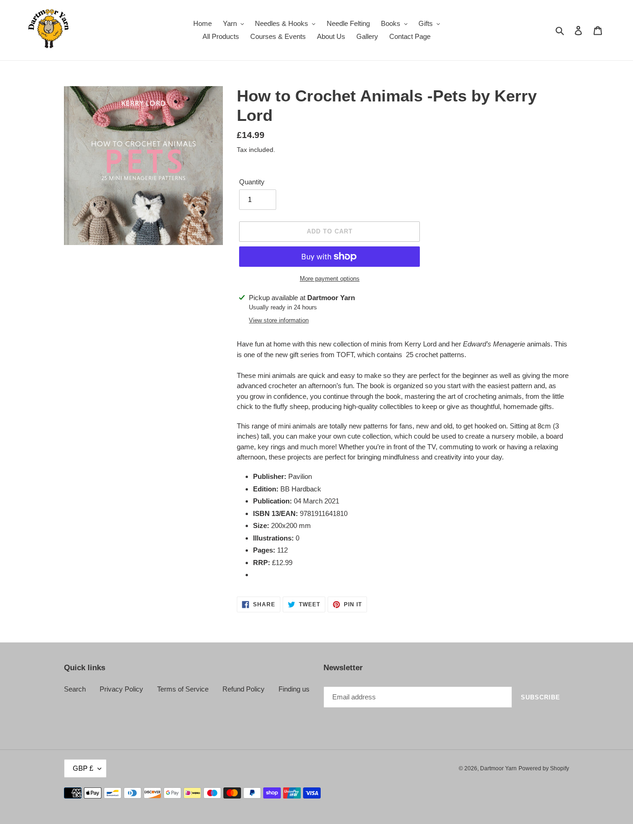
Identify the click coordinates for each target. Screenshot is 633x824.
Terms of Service (183, 689)
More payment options (330, 278)
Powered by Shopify (544, 768)
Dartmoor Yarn (498, 768)
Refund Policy (243, 689)
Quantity (252, 182)
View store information (279, 320)
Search (75, 689)
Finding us (294, 689)
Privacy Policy (121, 689)
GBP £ (83, 768)
